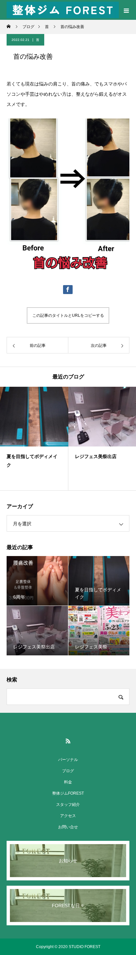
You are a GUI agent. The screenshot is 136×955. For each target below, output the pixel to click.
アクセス (68, 815)
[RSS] (68, 741)
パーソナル (68, 759)
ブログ (68, 771)
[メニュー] (126, 10)
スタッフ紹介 (68, 804)
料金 (68, 782)
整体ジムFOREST (68, 793)
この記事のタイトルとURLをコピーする (68, 315)
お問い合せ (68, 827)
